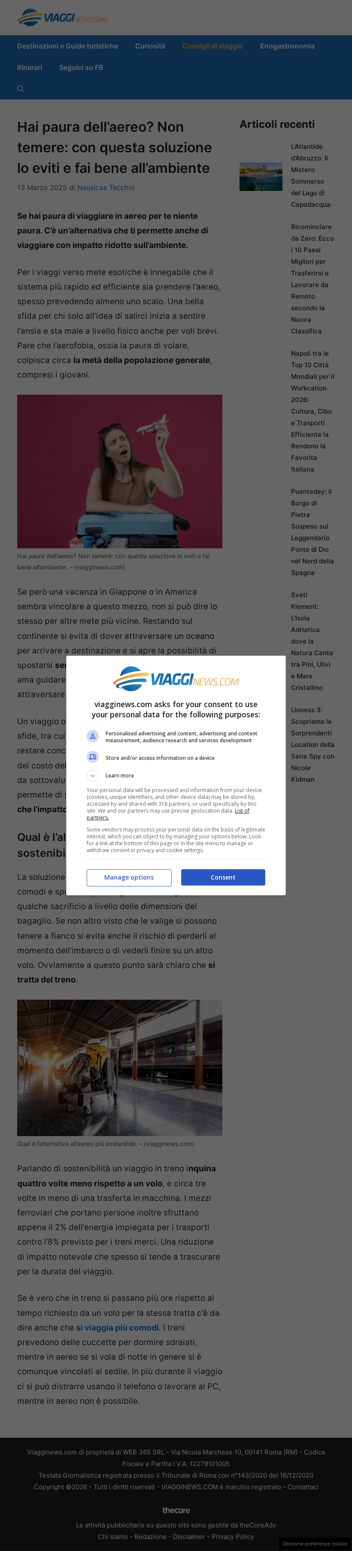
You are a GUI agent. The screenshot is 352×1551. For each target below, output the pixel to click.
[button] (176, 776)
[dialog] (176, 775)
